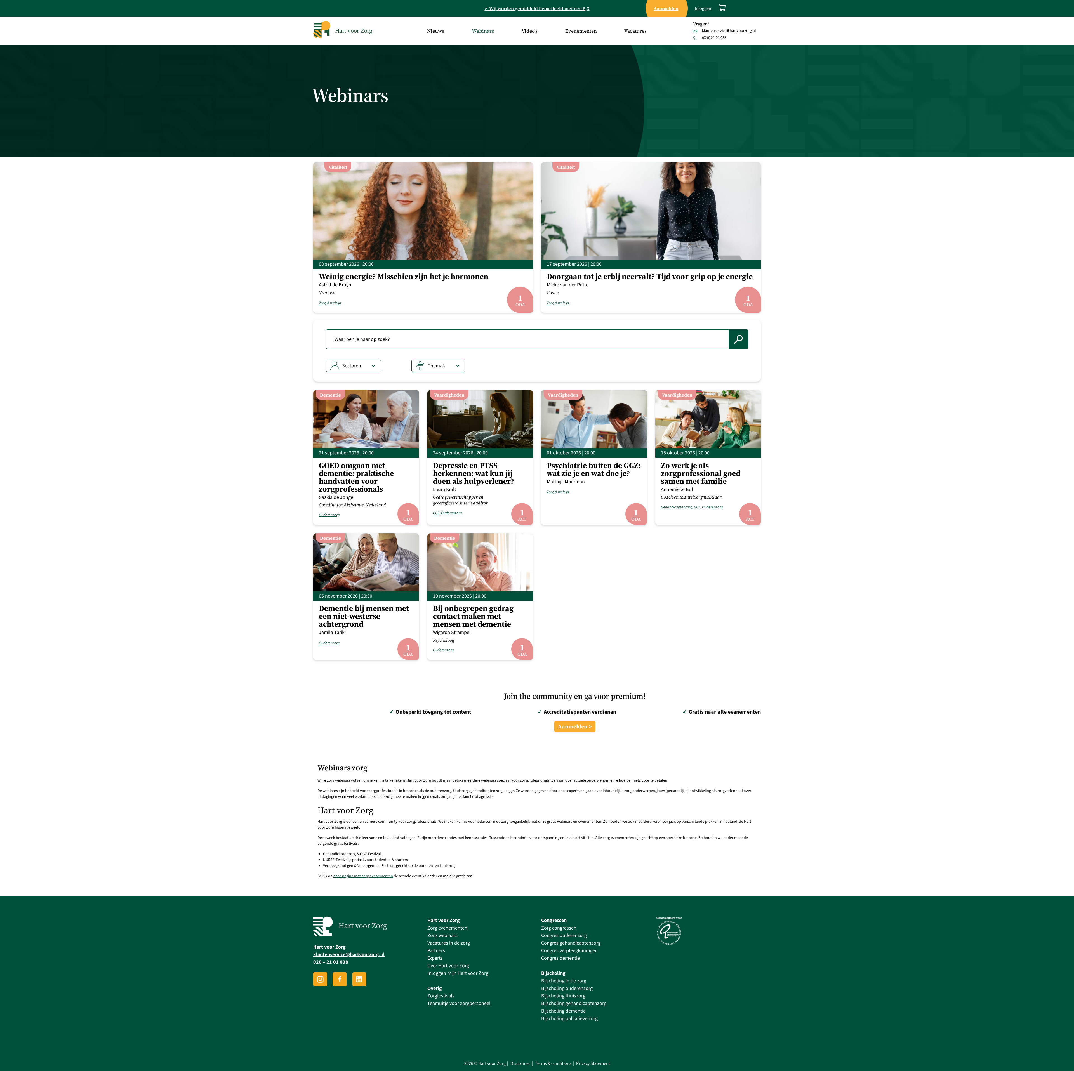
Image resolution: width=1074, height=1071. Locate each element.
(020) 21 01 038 (714, 38)
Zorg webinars (442, 935)
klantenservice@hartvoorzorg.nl (729, 31)
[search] (738, 339)
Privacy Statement (593, 1064)
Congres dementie (560, 958)
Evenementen (581, 30)
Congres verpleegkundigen (569, 950)
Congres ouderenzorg (564, 935)
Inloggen (703, 8)
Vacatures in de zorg (448, 943)
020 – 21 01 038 (330, 962)
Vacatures (635, 30)
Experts (435, 958)
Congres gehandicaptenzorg (570, 943)
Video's (530, 30)
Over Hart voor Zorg (448, 965)
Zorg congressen (558, 927)
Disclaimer (520, 1064)
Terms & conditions (553, 1064)
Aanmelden (572, 726)
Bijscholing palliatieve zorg (569, 1018)
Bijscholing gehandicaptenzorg (573, 1003)
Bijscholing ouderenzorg (567, 988)
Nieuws (435, 30)
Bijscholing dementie (563, 1011)
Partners (436, 950)
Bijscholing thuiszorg (563, 995)
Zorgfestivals (440, 995)
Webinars (483, 30)
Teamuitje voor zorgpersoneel (459, 1003)
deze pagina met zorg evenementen (363, 876)
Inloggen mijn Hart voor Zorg (457, 973)
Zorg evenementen (447, 927)
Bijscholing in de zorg (563, 980)
